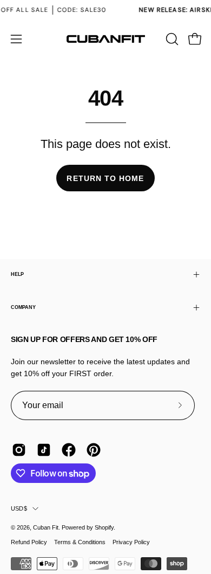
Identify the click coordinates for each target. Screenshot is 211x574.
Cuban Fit (45, 527)
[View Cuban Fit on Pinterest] (93, 450)
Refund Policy (29, 542)
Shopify (104, 527)
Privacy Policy (131, 542)
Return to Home (105, 178)
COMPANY (23, 307)
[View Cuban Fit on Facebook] (69, 450)
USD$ (19, 508)
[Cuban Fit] (105, 39)
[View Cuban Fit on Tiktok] (44, 450)
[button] (171, 39)
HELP (17, 274)
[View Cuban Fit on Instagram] (19, 450)
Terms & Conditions (80, 542)
